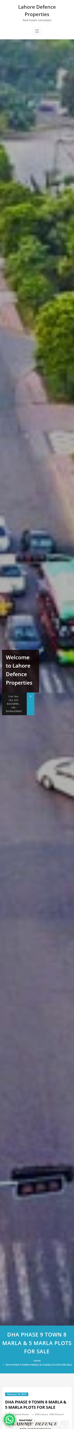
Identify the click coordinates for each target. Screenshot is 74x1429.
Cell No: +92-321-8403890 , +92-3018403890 (14, 704)
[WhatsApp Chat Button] (9, 1419)
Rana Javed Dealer (19, 1414)
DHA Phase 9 (57, 1414)
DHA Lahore (41, 1414)
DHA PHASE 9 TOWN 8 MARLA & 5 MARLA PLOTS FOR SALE (39, 1364)
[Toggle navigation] (37, 31)
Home (37, 1360)
